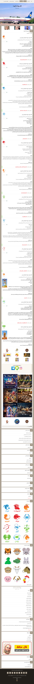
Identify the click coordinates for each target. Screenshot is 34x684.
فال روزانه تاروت (17, 6)
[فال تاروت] (25, 381)
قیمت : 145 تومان (17, 588)
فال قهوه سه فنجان (29, 460)
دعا (30, 480)
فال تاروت (25, 1)
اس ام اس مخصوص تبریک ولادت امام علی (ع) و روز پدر (24, 440)
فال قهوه (30, 458)
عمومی (27, 426)
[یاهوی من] (26, 673)
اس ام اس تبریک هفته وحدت (27, 436)
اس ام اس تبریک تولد (28, 432)
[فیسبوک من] (21, 673)
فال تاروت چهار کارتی (28, 602)
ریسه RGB (30, 496)
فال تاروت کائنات (29, 596)
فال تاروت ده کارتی (29, 609)
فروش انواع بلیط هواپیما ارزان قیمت (27, 628)
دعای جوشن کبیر (29, 478)
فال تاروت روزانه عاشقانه (28, 612)
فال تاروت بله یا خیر (28, 614)
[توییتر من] (15, 673)
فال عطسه (30, 659)
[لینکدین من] (8, 673)
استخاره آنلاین (17, 1)
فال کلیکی (30, 485)
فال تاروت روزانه (29, 593)
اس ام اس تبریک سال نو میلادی (27, 434)
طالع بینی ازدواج (29, 472)
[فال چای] (25, 410)
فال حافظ (28, 1)
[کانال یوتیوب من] (10, 673)
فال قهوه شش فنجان (28, 461)
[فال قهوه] (25, 395)
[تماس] (17, 673)
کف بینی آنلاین (29, 467)
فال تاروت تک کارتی (28, 598)
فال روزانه (21, 1)
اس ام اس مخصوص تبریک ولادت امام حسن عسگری (25, 438)
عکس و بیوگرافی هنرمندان (28, 666)
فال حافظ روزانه (29, 637)
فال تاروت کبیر (29, 594)
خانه (31, 1)
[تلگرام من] (24, 673)
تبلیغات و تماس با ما (6, 1)
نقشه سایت (14, 677)
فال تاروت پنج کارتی (28, 603)
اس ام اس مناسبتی (12, 1)
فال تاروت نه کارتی (29, 607)
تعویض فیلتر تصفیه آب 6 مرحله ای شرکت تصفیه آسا (25, 621)
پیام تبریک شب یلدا (29, 640)
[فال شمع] (10, 395)
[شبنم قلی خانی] (7, 28)
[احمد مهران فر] (27, 28)
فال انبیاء (30, 452)
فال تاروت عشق (29, 610)
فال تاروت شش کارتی (28, 605)
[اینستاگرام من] (19, 673)
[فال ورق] (10, 410)
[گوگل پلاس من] (12, 673)
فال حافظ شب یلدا (29, 638)
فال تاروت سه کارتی (28, 600)
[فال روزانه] (10, 381)
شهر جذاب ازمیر (29, 623)
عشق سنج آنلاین (29, 490)
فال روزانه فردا (29, 664)
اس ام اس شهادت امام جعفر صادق (27, 441)
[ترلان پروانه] (17, 28)
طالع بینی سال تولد (29, 584)
